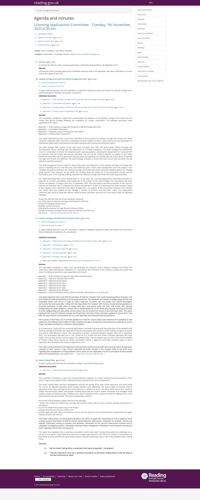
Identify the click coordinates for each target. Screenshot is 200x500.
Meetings (141, 48)
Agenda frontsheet (50, 37)
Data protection (107, 476)
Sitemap (61, 476)
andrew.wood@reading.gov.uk (87, 54)
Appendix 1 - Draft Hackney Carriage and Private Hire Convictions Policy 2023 (77, 241)
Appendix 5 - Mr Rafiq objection (59, 257)
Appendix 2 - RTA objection (57, 245)
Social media (91, 476)
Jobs (151, 3)
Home (37, 476)
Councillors (142, 14)
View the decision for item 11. (52, 225)
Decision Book (143, 57)
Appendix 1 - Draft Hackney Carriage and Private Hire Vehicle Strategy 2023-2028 (78, 99)
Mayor (140, 52)
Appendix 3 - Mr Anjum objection (60, 249)
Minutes (47, 62)
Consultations (143, 76)
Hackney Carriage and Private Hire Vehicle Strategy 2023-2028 (67, 79)
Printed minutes (48, 45)
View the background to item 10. (53, 83)
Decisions (141, 62)
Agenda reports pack (50, 41)
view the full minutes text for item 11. (91, 354)
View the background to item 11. (53, 222)
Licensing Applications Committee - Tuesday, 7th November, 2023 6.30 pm (82, 26)
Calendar (141, 19)
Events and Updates (145, 33)
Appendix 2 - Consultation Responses (61, 103)
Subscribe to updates (146, 71)
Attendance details (45, 34)
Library (140, 43)
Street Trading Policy (52, 360)
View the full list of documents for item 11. (84, 261)
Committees (142, 24)
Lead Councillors (144, 38)
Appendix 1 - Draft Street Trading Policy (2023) (65, 370)
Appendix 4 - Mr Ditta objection (59, 253)
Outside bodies (143, 66)
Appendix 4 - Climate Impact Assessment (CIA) (65, 111)
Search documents (145, 10)
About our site (75, 476)
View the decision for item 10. (52, 86)
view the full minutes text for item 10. (64, 213)
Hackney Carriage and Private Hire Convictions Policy (64, 218)
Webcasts (141, 29)
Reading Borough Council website (151, 81)
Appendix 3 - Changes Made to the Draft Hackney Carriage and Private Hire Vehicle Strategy (82, 107)
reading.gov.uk (46, 3)
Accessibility (49, 476)
